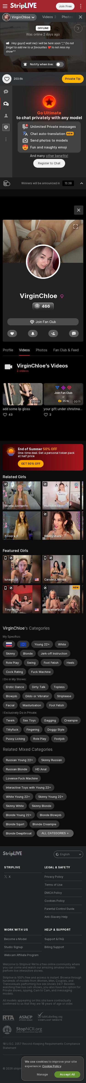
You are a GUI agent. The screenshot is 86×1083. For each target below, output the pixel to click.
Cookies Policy (54, 900)
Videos (49, 17)
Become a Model (15, 939)
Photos (71, 17)
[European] (23, 644)
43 (10, 414)
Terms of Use (53, 884)
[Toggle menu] (5, 6)
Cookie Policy (51, 1066)
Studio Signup (13, 947)
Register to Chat (49, 163)
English (65, 854)
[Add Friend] (53, 333)
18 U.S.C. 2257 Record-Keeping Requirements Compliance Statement (41, 1046)
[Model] (78, 210)
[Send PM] (74, 333)
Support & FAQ (54, 939)
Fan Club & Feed (66, 350)
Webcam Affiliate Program (21, 955)
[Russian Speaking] (9, 644)
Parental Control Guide (59, 908)
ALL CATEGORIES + (55, 833)
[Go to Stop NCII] (29, 1030)
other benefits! (57, 156)
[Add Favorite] (6, 78)
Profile (8, 350)
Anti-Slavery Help (56, 916)
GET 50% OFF (30, 463)
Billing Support (54, 947)
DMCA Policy (53, 892)
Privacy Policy (53, 876)
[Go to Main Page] (26, 6)
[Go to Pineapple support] (7, 1029)
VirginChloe (14, 628)
